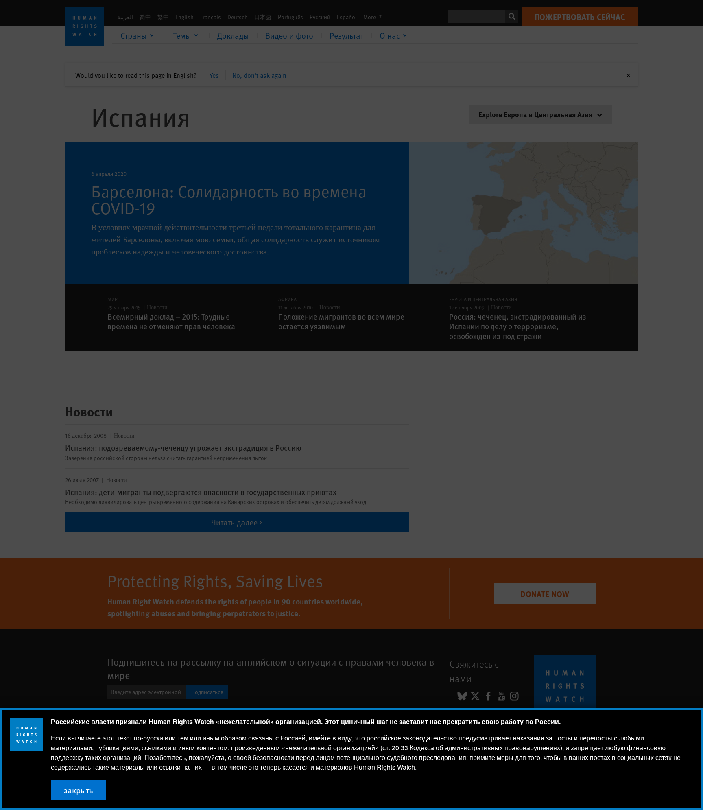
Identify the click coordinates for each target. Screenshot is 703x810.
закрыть (78, 790)
